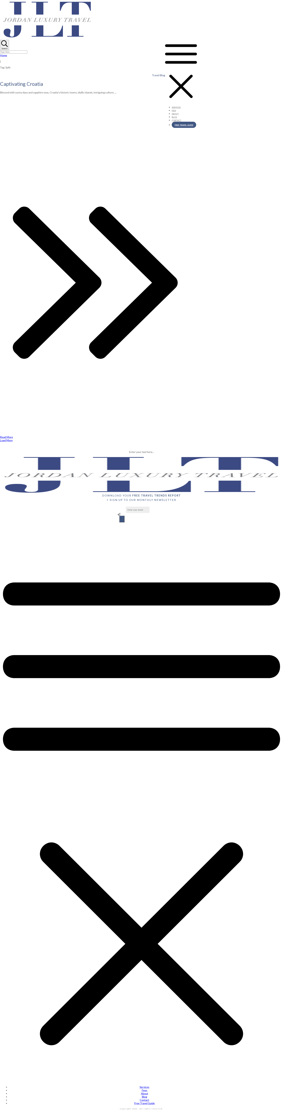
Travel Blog (158, 75)
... (115, 92)
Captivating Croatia (21, 84)
